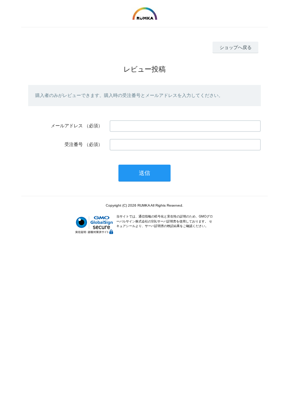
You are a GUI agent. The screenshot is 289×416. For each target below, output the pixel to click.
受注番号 (73, 144)
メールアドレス (67, 125)
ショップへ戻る (236, 47)
